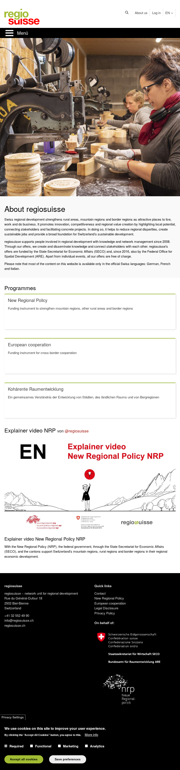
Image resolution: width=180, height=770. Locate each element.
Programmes (20, 288)
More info (91, 734)
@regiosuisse (77, 431)
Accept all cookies (24, 759)
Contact (100, 593)
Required (16, 746)
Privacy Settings (13, 717)
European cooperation (110, 603)
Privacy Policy (104, 613)
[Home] (22, 16)
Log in (156, 12)
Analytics (97, 746)
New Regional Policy (109, 598)
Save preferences (68, 759)
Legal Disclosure (106, 608)
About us (141, 12)
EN (167, 12)
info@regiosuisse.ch (19, 620)
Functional (43, 746)
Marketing (70, 746)
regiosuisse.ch (14, 625)
